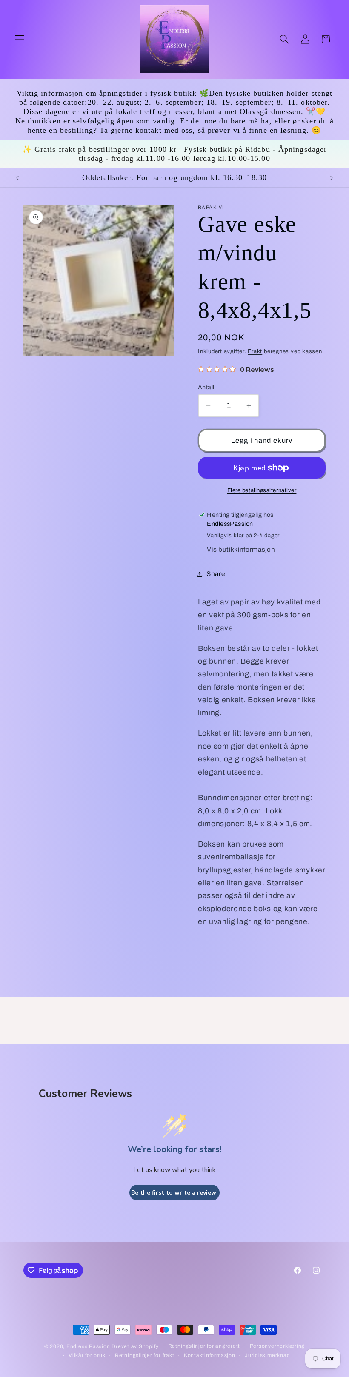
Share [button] (215, 573)
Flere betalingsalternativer (262, 490)
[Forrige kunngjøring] (17, 177)
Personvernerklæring (277, 1346)
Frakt (255, 351)
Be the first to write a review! (174, 1193)
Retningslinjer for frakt (144, 1355)
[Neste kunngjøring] (331, 177)
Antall (206, 387)
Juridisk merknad (267, 1355)
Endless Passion (89, 1346)
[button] (19, 39)
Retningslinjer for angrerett (204, 1346)
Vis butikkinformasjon (241, 549)
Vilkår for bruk (87, 1355)
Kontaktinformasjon (209, 1355)
